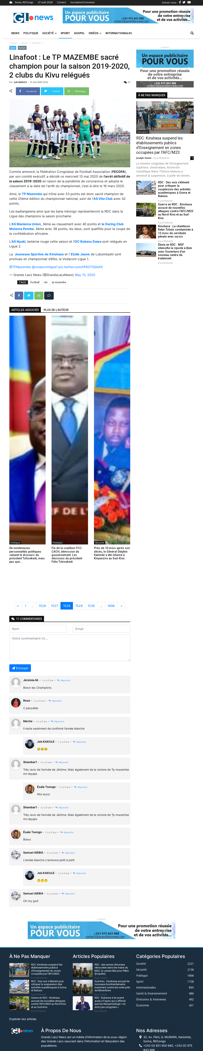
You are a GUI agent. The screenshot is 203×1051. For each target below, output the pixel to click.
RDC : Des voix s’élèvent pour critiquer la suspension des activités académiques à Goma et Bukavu (174, 189)
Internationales (118, 33)
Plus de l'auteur (56, 310)
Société (48, 33)
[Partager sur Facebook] (19, 295)
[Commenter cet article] (49, 295)
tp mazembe (59, 282)
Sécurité (99, 542)
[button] (72, 15)
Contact (61, 2)
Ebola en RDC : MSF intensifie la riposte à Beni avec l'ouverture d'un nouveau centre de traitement (175, 251)
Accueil (13, 43)
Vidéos (94, 33)
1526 (42, 606)
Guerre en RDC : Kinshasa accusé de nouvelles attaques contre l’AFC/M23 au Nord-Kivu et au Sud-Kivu (175, 211)
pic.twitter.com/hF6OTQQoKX (80, 267)
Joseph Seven (144, 157)
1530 (91, 606)
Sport (65, 33)
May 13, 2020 (85, 275)
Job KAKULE (20, 82)
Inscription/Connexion (83, 2)
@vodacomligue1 (44, 267)
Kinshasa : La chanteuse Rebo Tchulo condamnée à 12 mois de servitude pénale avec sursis (175, 231)
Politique (30, 33)
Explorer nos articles (22, 1019)
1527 (54, 606)
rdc (46, 282)
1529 (79, 606)
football (36, 43)
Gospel (79, 33)
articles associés (25, 310)
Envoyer (22, 668)
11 (128, 82)
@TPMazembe (20, 267)
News (15, 33)
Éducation (142, 131)
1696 (111, 606)
